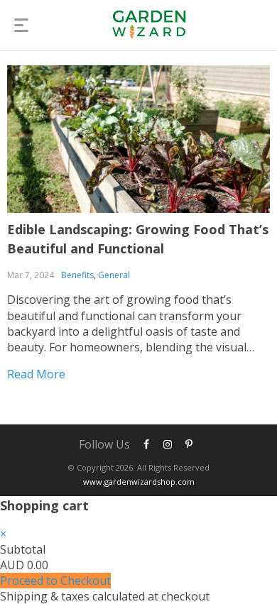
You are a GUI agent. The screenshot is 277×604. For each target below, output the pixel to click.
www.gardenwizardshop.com (139, 481)
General (114, 275)
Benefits (77, 275)
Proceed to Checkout (55, 580)
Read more (36, 374)
